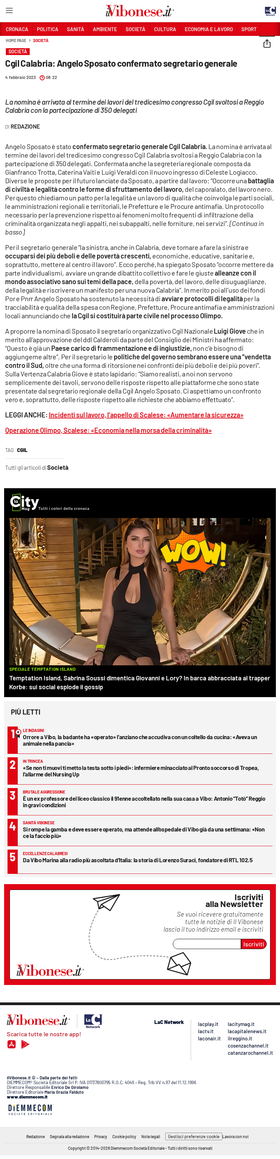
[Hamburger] (9, 12)
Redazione (35, 1136)
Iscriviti (253, 944)
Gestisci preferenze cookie (194, 1136)
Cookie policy (124, 1136)
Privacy (100, 1136)
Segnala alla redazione (69, 1136)
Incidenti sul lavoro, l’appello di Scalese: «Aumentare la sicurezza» (146, 415)
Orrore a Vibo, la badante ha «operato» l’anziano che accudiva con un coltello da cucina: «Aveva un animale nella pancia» (140, 740)
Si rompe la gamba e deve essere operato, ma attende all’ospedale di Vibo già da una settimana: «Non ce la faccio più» (143, 832)
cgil (22, 450)
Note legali (150, 1136)
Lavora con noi (235, 1136)
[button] (267, 44)
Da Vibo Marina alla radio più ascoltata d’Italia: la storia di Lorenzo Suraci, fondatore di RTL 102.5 (138, 859)
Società (40, 40)
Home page (16, 40)
